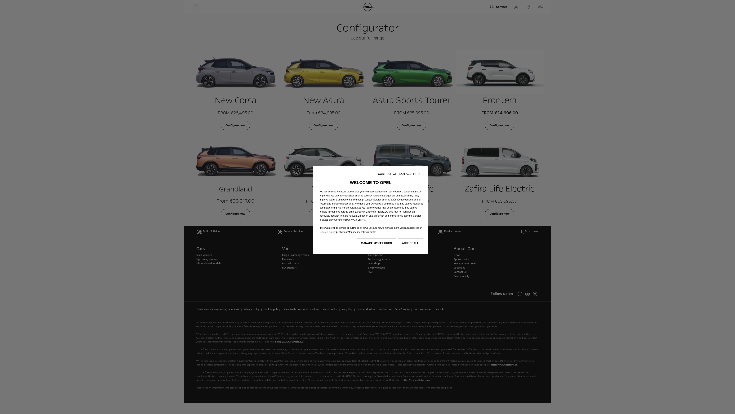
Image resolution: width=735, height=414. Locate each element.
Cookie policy (328, 231)
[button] (401, 173)
